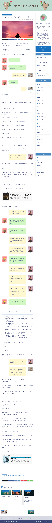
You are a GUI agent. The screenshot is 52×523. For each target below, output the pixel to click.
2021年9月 (40, 116)
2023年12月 (41, 90)
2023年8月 (40, 93)
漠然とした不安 (41, 65)
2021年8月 (40, 119)
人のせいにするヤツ (42, 62)
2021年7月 (40, 123)
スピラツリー (16, 475)
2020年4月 (40, 142)
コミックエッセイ (42, 172)
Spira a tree (5, 475)
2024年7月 (40, 84)
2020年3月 (40, 145)
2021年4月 (40, 132)
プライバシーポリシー (7, 521)
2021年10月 (41, 113)
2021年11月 (40, 110)
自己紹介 (40, 175)
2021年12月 (41, 106)
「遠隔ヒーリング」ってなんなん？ (44, 70)
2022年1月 (40, 103)
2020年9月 (40, 136)
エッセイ (10, 475)
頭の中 (24, 475)
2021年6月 (40, 126)
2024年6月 (40, 87)
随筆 (20, 475)
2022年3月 (40, 100)
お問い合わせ (14, 521)
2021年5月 (40, 129)
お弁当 (39, 165)
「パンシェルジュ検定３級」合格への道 (43, 74)
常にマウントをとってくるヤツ (44, 58)
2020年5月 (40, 139)
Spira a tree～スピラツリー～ (7, 14)
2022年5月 (40, 97)
